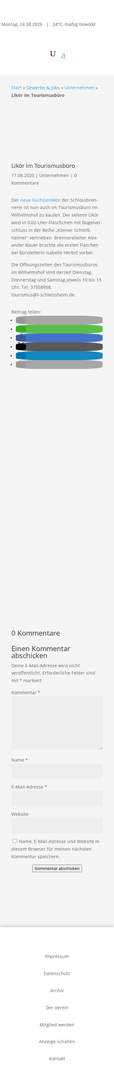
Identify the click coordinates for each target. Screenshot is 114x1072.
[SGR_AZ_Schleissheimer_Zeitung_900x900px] (57, 475)
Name (19, 760)
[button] (21, 320)
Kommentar (25, 692)
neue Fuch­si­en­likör (40, 200)
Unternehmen (79, 88)
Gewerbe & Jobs (43, 88)
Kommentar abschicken (57, 868)
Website (19, 814)
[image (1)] (57, 606)
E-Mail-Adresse (29, 787)
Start (16, 88)
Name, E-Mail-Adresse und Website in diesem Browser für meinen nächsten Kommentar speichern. (55, 849)
